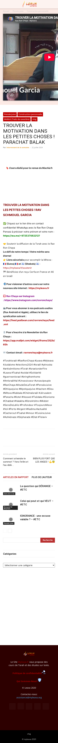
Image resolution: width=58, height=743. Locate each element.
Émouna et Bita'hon (8, 508)
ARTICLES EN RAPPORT (16, 477)
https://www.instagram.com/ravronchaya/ (28, 300)
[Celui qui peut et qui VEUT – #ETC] (11, 504)
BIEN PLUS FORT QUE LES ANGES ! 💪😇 (44, 460)
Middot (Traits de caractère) (17, 119)
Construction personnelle (38, 11)
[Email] (27, 440)
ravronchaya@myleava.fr (38, 352)
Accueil (6, 11)
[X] (13, 440)
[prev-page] (5, 531)
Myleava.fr (23, 661)
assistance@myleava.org (29, 697)
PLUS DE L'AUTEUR (42, 477)
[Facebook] (6, 440)
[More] (35, 440)
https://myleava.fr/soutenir (17, 267)
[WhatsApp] (20, 440)
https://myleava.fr (39, 288)
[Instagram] (21, 706)
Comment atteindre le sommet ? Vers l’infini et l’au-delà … (15, 461)
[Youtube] (46, 706)
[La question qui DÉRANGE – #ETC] (11, 489)
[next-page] (10, 531)
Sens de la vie (9, 494)
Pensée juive (18, 11)
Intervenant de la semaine (17, 147)
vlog (34, 119)
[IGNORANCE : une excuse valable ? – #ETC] (11, 519)
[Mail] (29, 706)
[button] (5, 4)
